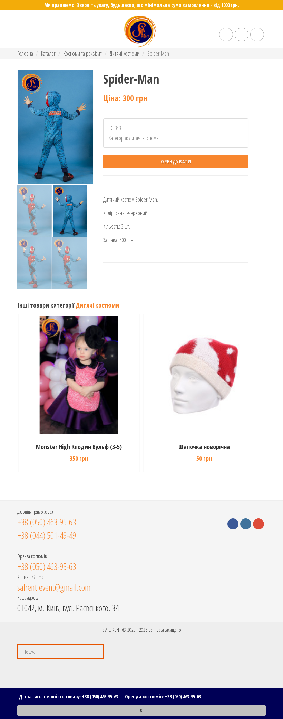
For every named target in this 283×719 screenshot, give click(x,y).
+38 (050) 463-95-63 (100, 696)
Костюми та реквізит (83, 53)
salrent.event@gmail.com (54, 587)
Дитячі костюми (124, 53)
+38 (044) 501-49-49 (46, 535)
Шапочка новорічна (204, 447)
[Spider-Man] (55, 127)
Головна (25, 53)
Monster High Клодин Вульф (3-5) (79, 447)
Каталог (48, 53)
